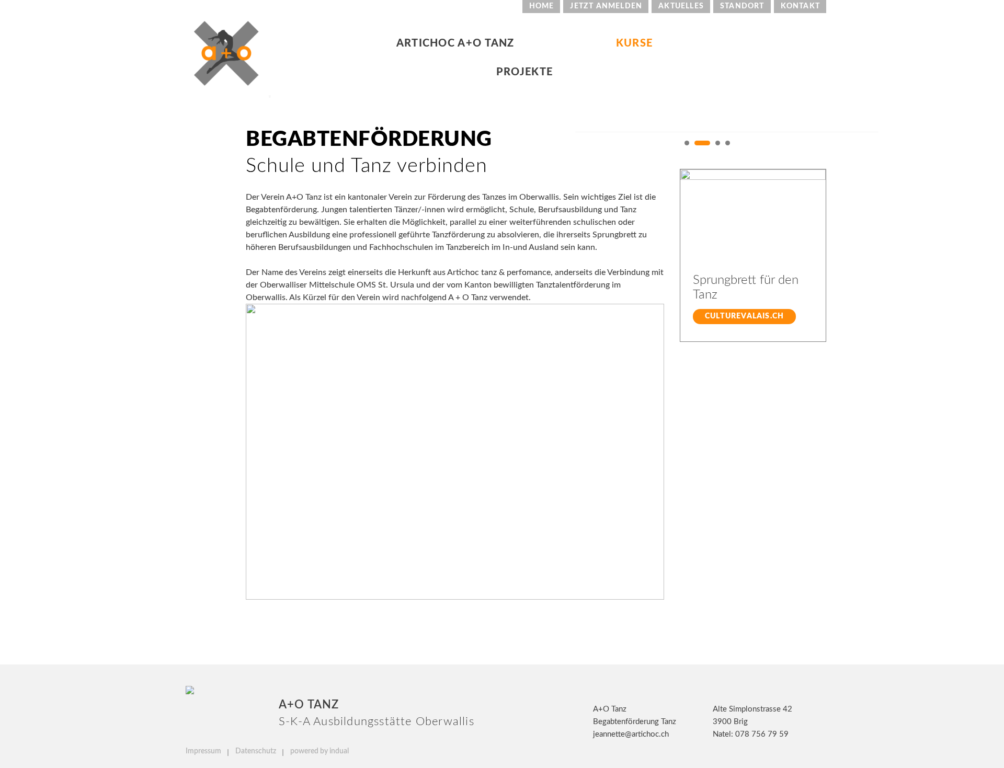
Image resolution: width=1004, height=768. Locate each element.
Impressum (204, 751)
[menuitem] (541, 6)
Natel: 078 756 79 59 (751, 734)
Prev (579, 145)
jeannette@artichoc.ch (631, 734)
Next (822, 145)
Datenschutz (256, 751)
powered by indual (319, 751)
